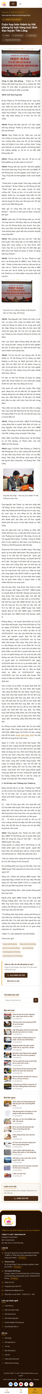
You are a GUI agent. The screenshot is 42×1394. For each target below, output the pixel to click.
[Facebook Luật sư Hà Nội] (16, 1384)
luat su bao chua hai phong (11, 948)
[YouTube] (21, 1384)
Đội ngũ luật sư (10, 1342)
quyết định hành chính (24, 735)
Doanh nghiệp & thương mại (14, 1322)
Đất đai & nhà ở (10, 1314)
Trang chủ (5, 12)
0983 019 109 (22, 1198)
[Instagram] (31, 1384)
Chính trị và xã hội (17, 12)
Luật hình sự (9, 1306)
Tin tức (7, 1346)
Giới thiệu (8, 1338)
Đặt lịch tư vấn (13, 981)
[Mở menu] (20, 3)
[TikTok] (26, 1384)
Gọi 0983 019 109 (17, 975)
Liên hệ (7, 1355)
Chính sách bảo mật (12, 1359)
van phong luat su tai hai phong (12, 956)
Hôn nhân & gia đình (11, 1318)
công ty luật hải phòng (10, 944)
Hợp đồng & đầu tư (11, 1326)
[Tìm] (35, 1000)
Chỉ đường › (22, 1258)
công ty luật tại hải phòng (28, 944)
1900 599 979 (16, 1286)
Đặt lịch (35, 1392)
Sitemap (36, 1379)
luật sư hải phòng (28, 948)
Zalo (21, 1392)
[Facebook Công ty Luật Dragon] (11, 1384)
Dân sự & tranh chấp (12, 1310)
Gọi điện (6, 1392)
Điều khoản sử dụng (11, 1363)
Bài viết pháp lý (10, 1350)
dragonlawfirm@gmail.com (13, 1290)
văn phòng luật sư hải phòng (11, 952)
